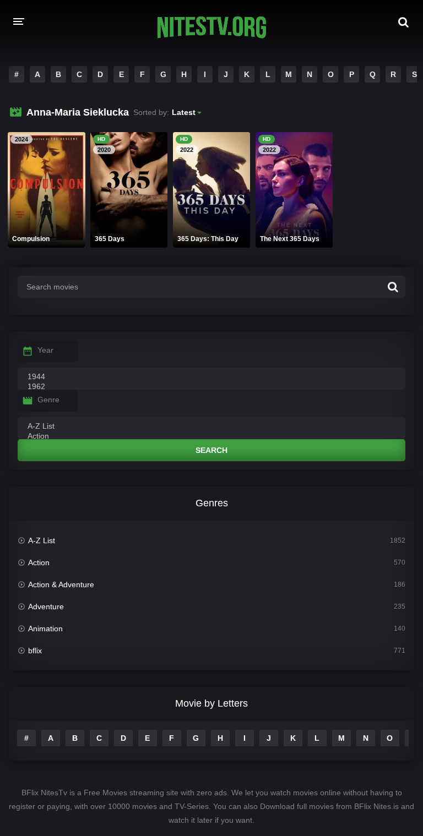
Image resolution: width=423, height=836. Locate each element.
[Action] (211, 436)
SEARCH (211, 450)
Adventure (46, 606)
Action (39, 562)
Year (45, 350)
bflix (35, 650)
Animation (45, 628)
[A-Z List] (211, 426)
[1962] (211, 387)
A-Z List (41, 540)
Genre (48, 399)
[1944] (211, 377)
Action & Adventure (61, 584)
